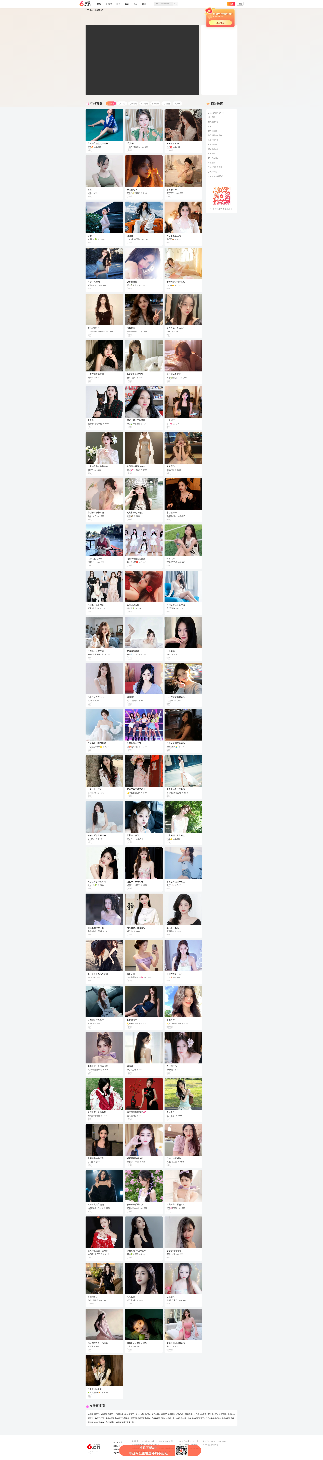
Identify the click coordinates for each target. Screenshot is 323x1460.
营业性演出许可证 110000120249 (214, 1441)
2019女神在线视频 (215, 176)
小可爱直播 (212, 171)
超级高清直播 (213, 149)
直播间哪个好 (213, 140)
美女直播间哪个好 (215, 135)
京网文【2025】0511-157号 (188, 1441)
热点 (92, 10)
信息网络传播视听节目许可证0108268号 (145, 1445)
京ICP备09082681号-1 (166, 1441)
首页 (99, 3)
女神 (209, 126)
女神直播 (211, 153)
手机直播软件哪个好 (216, 112)
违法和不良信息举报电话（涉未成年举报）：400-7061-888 (151, 1452)
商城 (127, 3)
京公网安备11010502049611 (188, 1445)
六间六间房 (212, 144)
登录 (231, 4)
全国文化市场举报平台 (166, 1448)
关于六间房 (117, 1442)
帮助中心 (116, 1453)
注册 (240, 4)
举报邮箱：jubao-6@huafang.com (190, 1448)
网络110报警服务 (138, 1448)
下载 (135, 3)
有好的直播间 (213, 158)
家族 (144, 3)
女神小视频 (212, 130)
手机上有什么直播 (215, 167)
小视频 (109, 3)
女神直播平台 (213, 121)
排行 (118, 3)
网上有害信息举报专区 (210, 1445)
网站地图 (116, 1449)
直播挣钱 (211, 162)
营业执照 (135, 1441)
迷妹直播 (211, 117)
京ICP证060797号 (148, 1441)
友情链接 (116, 1446)
